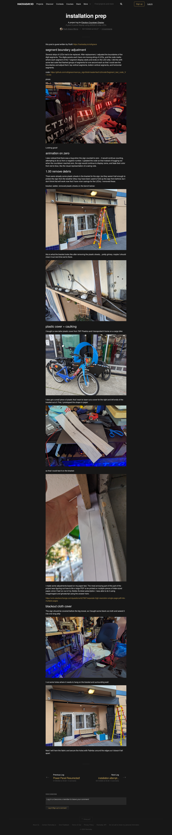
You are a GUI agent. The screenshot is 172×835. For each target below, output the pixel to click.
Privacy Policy (89, 825)
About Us (36, 825)
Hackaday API (101, 825)
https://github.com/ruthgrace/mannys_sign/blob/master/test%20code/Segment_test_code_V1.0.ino (86, 73)
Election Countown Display (92, 22)
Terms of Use (76, 825)
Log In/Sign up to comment (57, 808)
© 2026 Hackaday (86, 829)
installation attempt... (108, 778)
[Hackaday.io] (25, 4)
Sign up (139, 4)
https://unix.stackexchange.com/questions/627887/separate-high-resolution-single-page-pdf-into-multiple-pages (85, 599)
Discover (49, 4)
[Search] (121, 4)
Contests (60, 4)
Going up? (86, 819)
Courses (69, 4)
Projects (39, 4)
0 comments (72, 781)
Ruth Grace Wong (70, 29)
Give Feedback (64, 825)
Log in (150, 4)
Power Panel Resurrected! (66, 778)
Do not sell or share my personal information (124, 825)
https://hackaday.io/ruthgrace (85, 44)
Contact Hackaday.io (49, 825)
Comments (107, 29)
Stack (78, 4)
